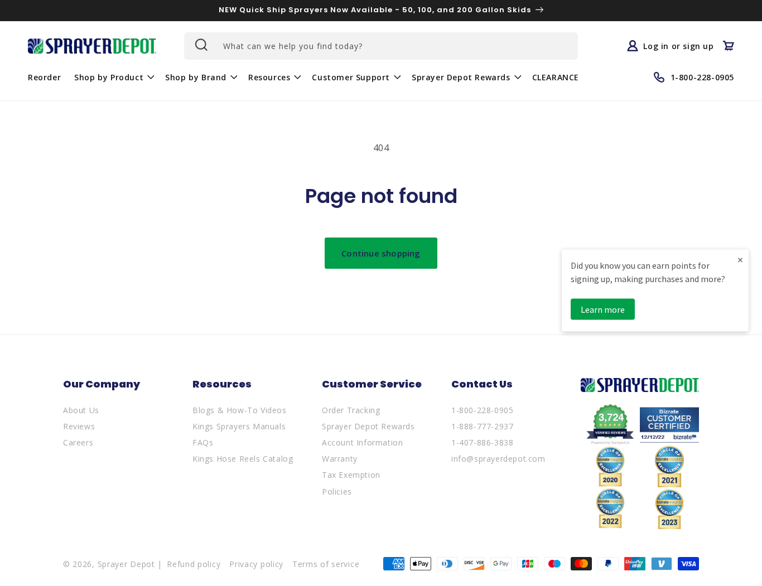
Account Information (362, 442)
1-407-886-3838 (482, 442)
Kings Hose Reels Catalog (242, 458)
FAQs (202, 442)
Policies (337, 491)
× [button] (740, 259)
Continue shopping (380, 253)
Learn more (603, 308)
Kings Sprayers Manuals (239, 426)
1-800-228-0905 (482, 410)
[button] (112, 77)
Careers (78, 442)
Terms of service (325, 564)
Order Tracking (351, 410)
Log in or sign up (678, 45)
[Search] (200, 44)
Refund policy (193, 564)
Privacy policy (256, 564)
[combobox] (381, 46)
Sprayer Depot (126, 564)
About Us (81, 410)
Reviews (79, 426)
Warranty (340, 458)
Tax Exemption (351, 474)
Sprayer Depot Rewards (368, 426)
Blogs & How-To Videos (239, 410)
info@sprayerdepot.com (498, 458)
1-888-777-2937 (482, 426)
